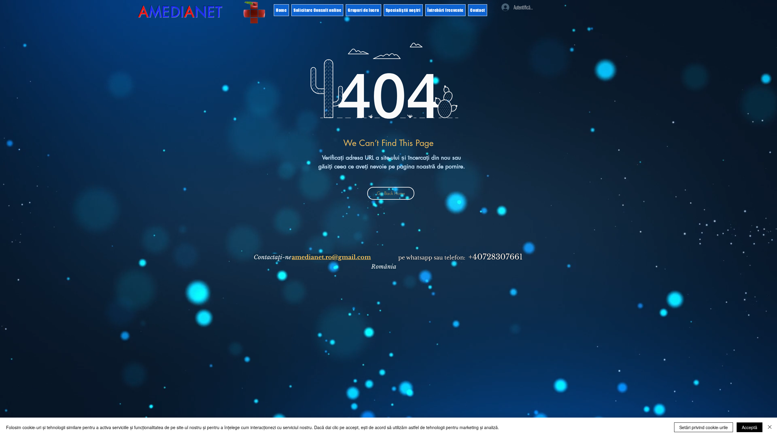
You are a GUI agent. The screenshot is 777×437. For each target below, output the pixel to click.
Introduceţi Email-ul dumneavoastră (320, 242)
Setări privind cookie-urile (703, 427)
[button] (740, 20)
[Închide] (769, 427)
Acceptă (749, 427)
